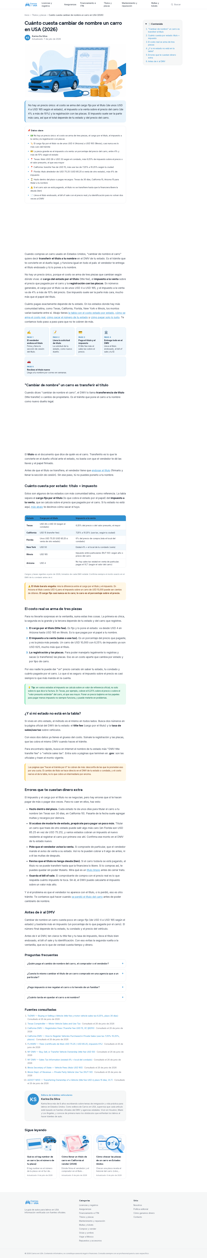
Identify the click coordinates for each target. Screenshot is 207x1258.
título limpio (93, 870)
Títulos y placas (108, 4)
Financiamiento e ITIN (88, 4)
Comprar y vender (87, 1229)
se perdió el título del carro (87, 896)
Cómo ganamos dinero (144, 1213)
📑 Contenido (155, 24)
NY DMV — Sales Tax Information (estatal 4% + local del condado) (59, 1059)
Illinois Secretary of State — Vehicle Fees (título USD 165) (55, 1067)
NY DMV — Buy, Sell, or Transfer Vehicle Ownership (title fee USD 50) (61, 1051)
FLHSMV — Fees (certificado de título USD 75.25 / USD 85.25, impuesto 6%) (65, 1044)
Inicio (27, 15)
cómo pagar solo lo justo (105, 317)
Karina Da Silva (39, 36)
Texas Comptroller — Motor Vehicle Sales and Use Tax (54, 1023)
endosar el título (101, 470)
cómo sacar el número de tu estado (67, 317)
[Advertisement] (75, 227)
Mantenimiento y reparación (129, 4)
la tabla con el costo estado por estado (91, 312)
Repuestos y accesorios (90, 1240)
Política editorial (140, 1209)
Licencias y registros (47, 4)
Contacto (137, 1217)
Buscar (177, 4)
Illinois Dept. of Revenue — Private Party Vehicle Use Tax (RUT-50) (60, 1072)
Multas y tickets (155, 4)
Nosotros (137, 1205)
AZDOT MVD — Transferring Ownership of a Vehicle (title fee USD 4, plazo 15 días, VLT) (70, 1080)
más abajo (37, 506)
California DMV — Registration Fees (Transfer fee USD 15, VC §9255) (60, 1028)
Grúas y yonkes (86, 1233)
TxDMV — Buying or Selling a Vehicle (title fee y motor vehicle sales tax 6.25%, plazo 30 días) (72, 1015)
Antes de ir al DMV (156, 61)
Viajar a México (86, 1236)
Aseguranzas (70, 4)
